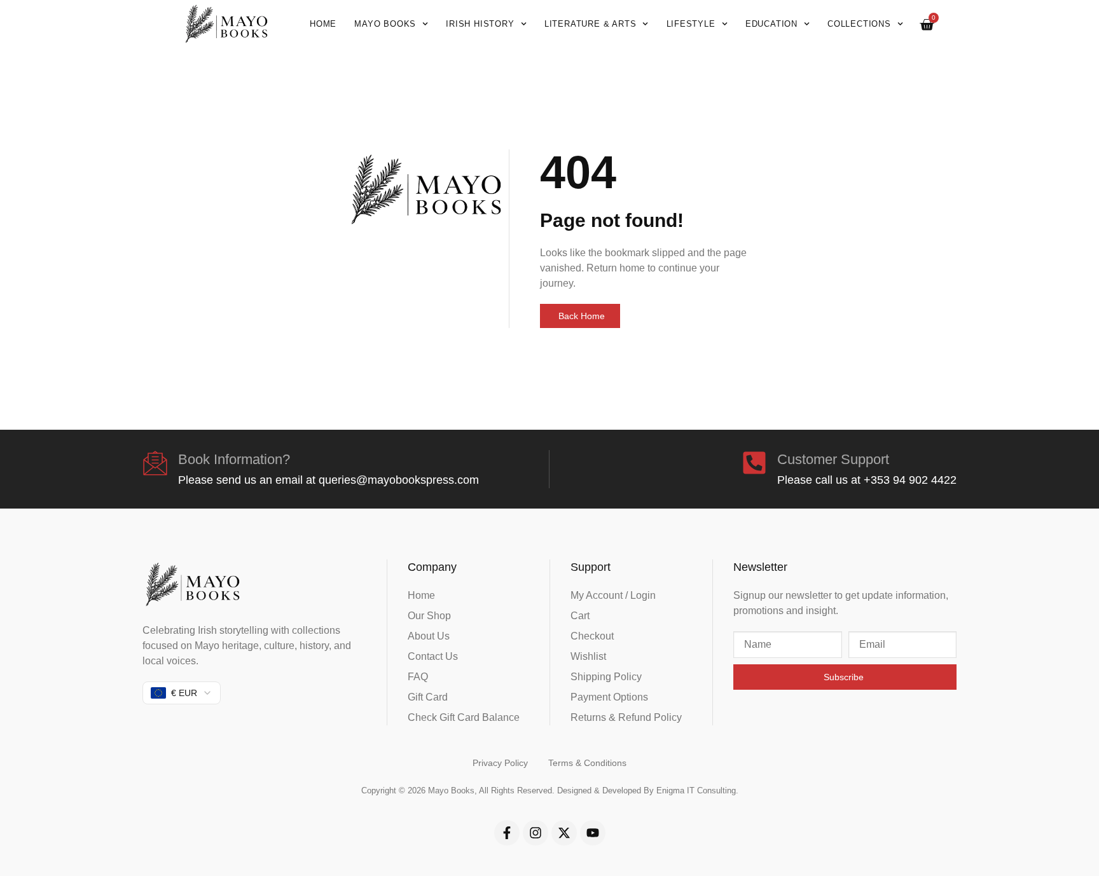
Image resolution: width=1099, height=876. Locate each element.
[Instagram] (535, 832)
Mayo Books (385, 24)
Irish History (480, 24)
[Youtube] (592, 832)
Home (323, 24)
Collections (859, 24)
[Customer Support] (754, 463)
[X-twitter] (564, 832)
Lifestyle (691, 24)
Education (771, 24)
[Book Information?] (155, 463)
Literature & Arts (590, 24)
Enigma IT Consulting (696, 790)
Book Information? (234, 459)
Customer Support (833, 459)
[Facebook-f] (507, 832)
